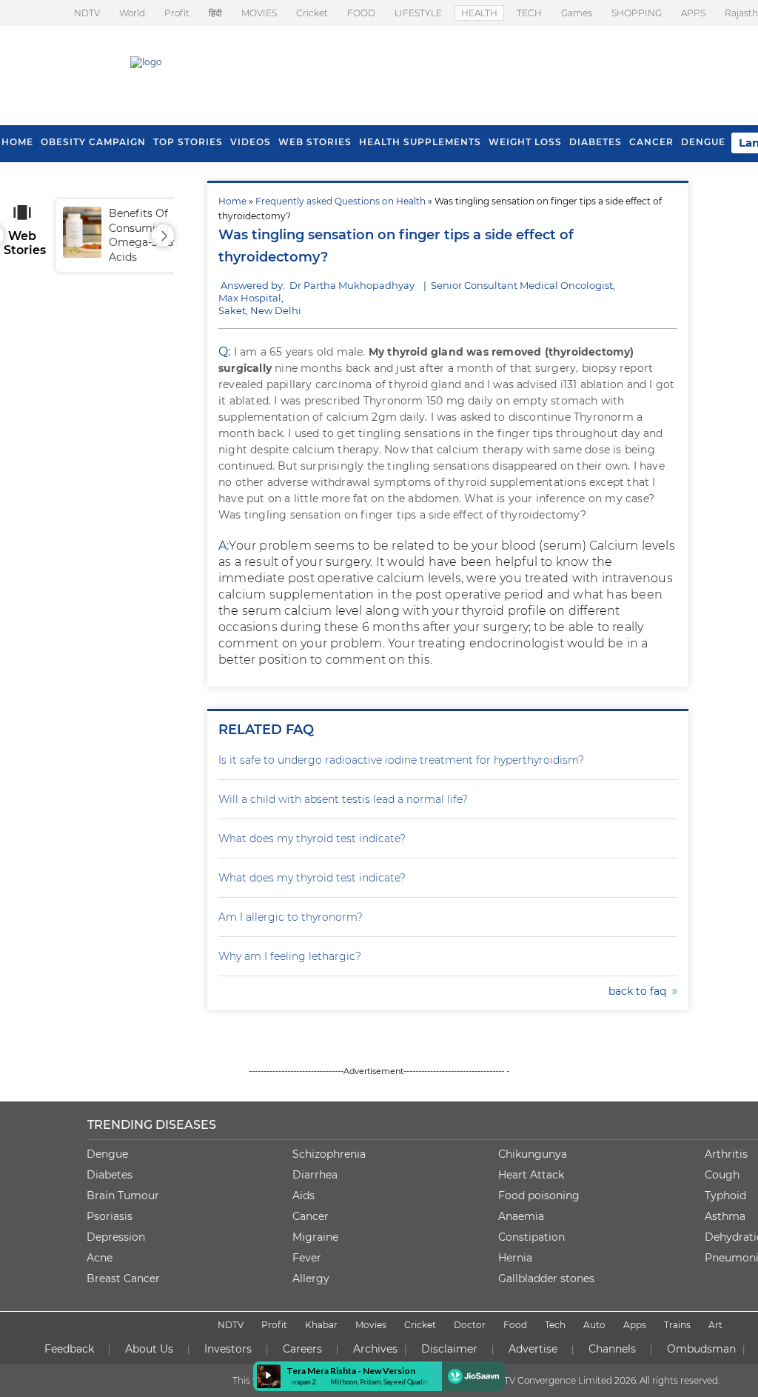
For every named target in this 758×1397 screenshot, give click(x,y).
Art (715, 1324)
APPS (693, 13)
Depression (116, 1237)
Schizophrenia (329, 1154)
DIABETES (595, 141)
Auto (594, 1324)
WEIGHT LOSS (525, 141)
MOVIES (259, 13)
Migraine (315, 1237)
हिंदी (215, 13)
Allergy (310, 1278)
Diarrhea (315, 1174)
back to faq (640, 991)
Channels (612, 1349)
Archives (375, 1349)
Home (232, 201)
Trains (677, 1324)
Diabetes (110, 1174)
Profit (177, 13)
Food (515, 1324)
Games (576, 13)
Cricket (312, 13)
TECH (529, 13)
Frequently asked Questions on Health (340, 201)
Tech (555, 1324)
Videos (250, 141)
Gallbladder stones (546, 1278)
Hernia (515, 1257)
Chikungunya (532, 1154)
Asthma (725, 1216)
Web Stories (315, 141)
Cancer (651, 141)
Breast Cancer (123, 1278)
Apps (634, 1324)
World (132, 13)
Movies (370, 1324)
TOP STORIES (188, 141)
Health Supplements (420, 141)
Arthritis (726, 1154)
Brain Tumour (123, 1195)
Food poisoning (539, 1195)
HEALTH (479, 13)
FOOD (361, 13)
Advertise (533, 1349)
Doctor (470, 1324)
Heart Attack (531, 1174)
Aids (303, 1195)
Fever (306, 1257)
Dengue (703, 141)
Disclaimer (449, 1349)
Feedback (69, 1349)
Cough (722, 1174)
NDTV (87, 13)
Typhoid (725, 1195)
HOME (17, 141)
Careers (302, 1349)
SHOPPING (636, 13)
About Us (149, 1349)
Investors (228, 1349)
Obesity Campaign (93, 141)
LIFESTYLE (418, 13)
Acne (100, 1257)
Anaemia (521, 1216)
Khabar (321, 1324)
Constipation (531, 1237)
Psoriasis (110, 1216)
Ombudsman (701, 1349)
